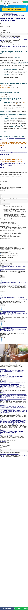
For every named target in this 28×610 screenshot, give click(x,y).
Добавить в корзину (5, 32)
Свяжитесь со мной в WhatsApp (10, 253)
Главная (6, 11)
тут (7, 138)
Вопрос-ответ (23, 46)
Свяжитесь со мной (6, 263)
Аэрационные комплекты (10, 14)
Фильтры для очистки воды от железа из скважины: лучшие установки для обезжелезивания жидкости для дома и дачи (13, 411)
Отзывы (13, 46)
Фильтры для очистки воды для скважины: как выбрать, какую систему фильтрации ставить (12, 423)
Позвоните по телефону (6, 257)
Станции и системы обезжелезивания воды (11, 371)
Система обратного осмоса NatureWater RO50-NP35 (13, 300)
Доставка (17, 46)
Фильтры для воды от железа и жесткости (11, 377)
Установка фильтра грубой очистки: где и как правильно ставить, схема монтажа (12, 386)
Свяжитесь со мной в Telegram (8, 255)
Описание (3, 46)
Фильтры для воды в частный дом (9, 362)
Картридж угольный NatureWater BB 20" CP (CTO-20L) (14, 285)
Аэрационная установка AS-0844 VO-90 (14, 15)
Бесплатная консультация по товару (10, 36)
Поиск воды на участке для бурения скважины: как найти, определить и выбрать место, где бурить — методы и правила (13, 399)
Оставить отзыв (5, 204)
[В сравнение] (1, 281)
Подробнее (3, 369)
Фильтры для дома (8, 13)
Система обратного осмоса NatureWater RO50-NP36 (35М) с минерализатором (13, 314)
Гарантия (8, 46)
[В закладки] (1, 279)
